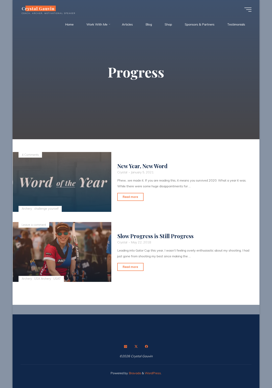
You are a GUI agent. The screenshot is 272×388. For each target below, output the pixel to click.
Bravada (134, 373)
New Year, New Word (142, 166)
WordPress (153, 373)
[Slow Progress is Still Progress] (62, 252)
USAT (57, 278)
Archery (27, 208)
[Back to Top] (256, 372)
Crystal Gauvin (38, 8)
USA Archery (42, 278)
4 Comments (30, 155)
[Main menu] (247, 10)
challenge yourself (46, 208)
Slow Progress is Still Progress (155, 236)
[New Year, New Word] (62, 182)
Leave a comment (34, 225)
